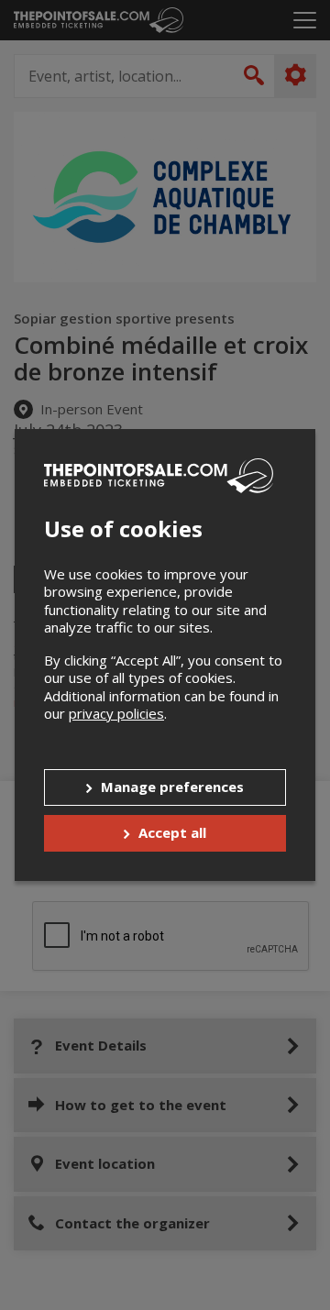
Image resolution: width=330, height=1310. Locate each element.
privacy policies (116, 713)
